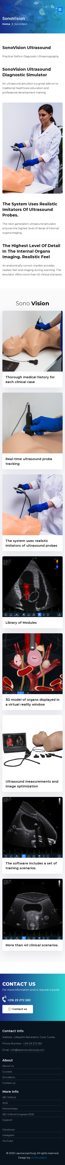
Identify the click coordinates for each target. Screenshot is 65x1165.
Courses (7, 1071)
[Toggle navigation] (60, 9)
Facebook (8, 1129)
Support (7, 1119)
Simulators (8, 1077)
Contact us (8, 1082)
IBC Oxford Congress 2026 (18, 1114)
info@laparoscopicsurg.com (27, 1049)
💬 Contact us (17, 1009)
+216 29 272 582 (19, 1000)
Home (6, 23)
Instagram (8, 1135)
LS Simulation (39, 1157)
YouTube (7, 1140)
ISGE (5, 1103)
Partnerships (10, 1108)
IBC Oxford (9, 1097)
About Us (8, 1065)
